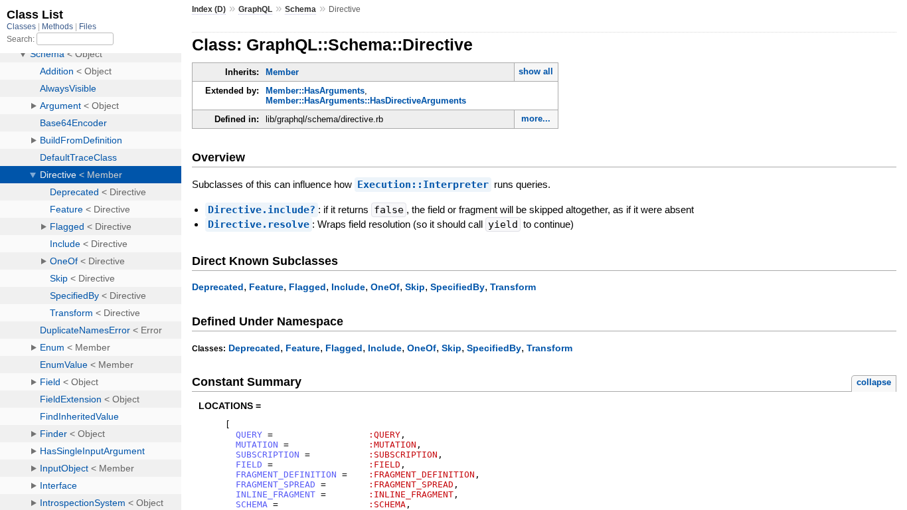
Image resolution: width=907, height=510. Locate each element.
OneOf (385, 287)
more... (535, 119)
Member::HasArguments (315, 91)
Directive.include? (261, 210)
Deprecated (218, 287)
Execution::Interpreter (423, 185)
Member (282, 72)
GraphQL (255, 9)
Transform (513, 287)
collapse (874, 382)
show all (536, 71)
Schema (300, 9)
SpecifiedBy (457, 287)
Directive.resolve (258, 224)
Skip (415, 287)
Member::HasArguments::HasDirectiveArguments (366, 101)
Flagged (307, 287)
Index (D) (209, 9)
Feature (266, 287)
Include (348, 287)
